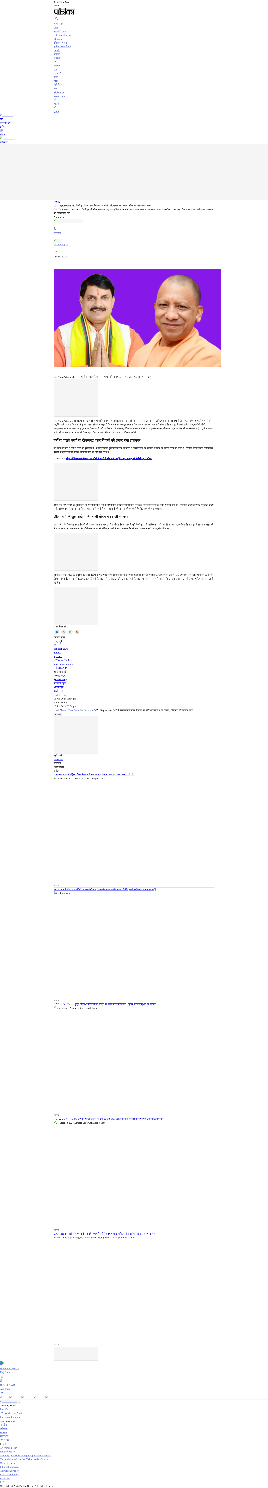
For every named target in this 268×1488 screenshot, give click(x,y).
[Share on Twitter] (63, 632)
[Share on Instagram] (77, 632)
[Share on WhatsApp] (70, 632)
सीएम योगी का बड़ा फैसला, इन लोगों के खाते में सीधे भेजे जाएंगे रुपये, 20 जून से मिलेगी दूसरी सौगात (109, 458)
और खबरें (58, 714)
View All (58, 759)
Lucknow (88, 710)
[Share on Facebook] (57, 632)
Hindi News (60, 710)
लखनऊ (57, 201)
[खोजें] (57, 19)
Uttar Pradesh (75, 710)
